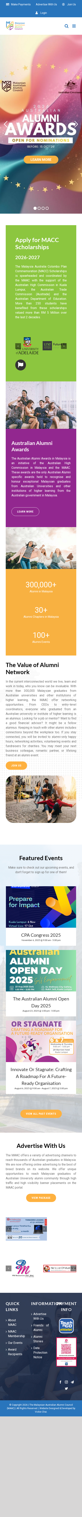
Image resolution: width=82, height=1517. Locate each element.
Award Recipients (15, 1352)
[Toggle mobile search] (66, 26)
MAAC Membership (15, 1334)
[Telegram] (72, 1382)
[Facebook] (60, 1382)
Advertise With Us (39, 1316)
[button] (18, 346)
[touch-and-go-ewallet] (66, 1319)
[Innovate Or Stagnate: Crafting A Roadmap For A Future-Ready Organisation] (41, 1041)
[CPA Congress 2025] (41, 907)
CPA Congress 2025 (41, 935)
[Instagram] (66, 1382)
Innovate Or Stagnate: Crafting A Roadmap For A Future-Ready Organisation (41, 1076)
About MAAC (12, 1322)
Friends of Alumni (41, 1328)
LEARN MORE (41, 160)
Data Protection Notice (40, 1352)
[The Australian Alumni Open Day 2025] (41, 970)
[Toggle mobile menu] (74, 26)
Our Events (15, 1343)
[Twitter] (66, 1388)
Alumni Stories (38, 1339)
